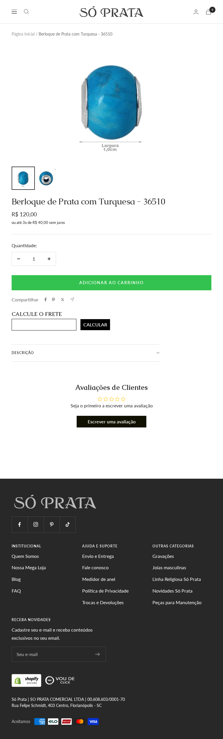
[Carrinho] (208, 12)
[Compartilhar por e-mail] (72, 299)
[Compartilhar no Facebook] (45, 300)
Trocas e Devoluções (103, 602)
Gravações (163, 556)
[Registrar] (97, 654)
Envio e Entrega (98, 556)
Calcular (95, 324)
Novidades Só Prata (172, 590)
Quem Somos (25, 556)
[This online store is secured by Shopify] (27, 680)
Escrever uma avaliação (112, 421)
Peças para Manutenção (177, 602)
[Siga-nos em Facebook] (20, 525)
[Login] (196, 11)
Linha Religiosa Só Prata (176, 579)
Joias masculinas (169, 567)
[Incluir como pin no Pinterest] (53, 300)
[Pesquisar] (26, 11)
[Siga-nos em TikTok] (67, 525)
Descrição (23, 353)
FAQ (16, 590)
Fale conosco (95, 567)
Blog (16, 579)
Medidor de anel (98, 579)
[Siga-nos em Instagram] (36, 525)
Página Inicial (23, 33)
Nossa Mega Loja (29, 567)
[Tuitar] (62, 300)
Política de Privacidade (105, 590)
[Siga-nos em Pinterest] (52, 525)
